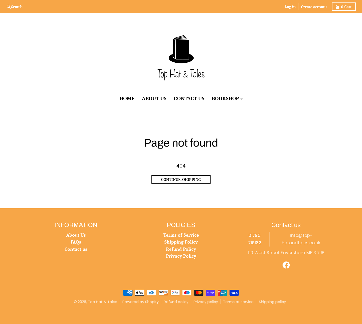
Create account (314, 6)
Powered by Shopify (140, 301)
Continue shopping (181, 179)
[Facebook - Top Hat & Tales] (286, 265)
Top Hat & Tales (102, 301)
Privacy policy (206, 301)
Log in (290, 6)
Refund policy (176, 301)
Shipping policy (272, 301)
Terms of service (238, 301)
